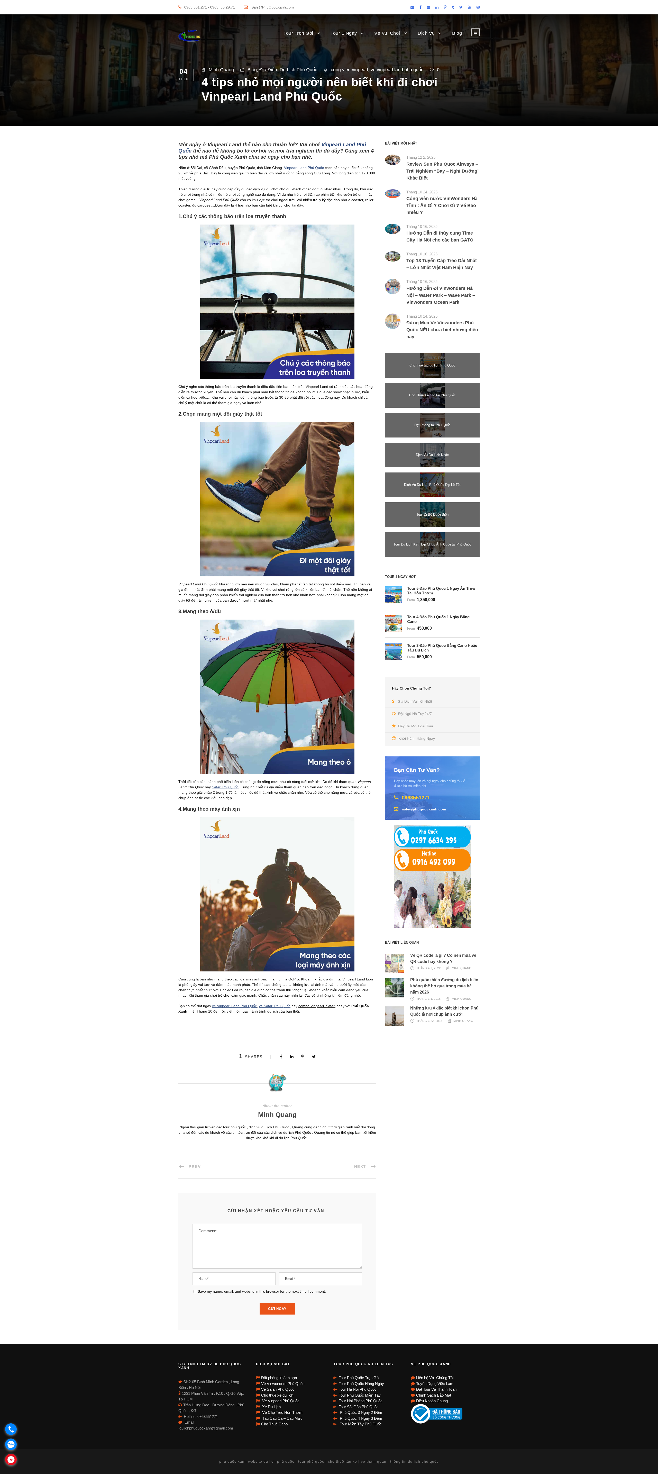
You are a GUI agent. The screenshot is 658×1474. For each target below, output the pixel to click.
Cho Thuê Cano (274, 1424)
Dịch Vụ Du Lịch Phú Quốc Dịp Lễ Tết (432, 485)
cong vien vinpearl (349, 69)
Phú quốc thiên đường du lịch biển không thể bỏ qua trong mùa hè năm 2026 (444, 986)
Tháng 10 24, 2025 (421, 192)
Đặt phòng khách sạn (279, 1377)
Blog (457, 33)
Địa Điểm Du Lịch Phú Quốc (288, 69)
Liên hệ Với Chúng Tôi (434, 1377)
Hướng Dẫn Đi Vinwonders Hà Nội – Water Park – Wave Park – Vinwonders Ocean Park (440, 295)
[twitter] (461, 7)
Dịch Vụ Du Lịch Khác (432, 455)
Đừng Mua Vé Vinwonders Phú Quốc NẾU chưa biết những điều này (442, 329)
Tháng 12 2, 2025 (420, 157)
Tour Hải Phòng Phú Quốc (360, 1401)
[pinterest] (445, 7)
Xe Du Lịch (271, 1407)
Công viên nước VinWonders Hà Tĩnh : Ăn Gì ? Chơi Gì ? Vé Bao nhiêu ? (442, 205)
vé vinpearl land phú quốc (397, 69)
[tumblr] (453, 7)
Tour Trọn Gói (298, 33)
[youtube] (469, 7)
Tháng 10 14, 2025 (421, 316)
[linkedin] (436, 7)
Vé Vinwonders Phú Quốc (283, 1383)
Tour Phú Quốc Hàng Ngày (361, 1383)
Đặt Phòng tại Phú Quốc (432, 425)
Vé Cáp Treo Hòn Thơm (282, 1412)
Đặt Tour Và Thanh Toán (436, 1389)
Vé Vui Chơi (387, 33)
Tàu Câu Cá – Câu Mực (282, 1418)
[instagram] (478, 7)
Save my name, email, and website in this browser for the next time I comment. (262, 1291)
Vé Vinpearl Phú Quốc (280, 1401)
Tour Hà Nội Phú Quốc (358, 1389)
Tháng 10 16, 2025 (421, 226)
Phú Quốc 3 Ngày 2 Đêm (360, 1412)
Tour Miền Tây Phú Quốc (360, 1424)
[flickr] (428, 7)
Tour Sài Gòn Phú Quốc (359, 1407)
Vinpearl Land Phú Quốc (304, 168)
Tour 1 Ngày (344, 33)
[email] (412, 7)
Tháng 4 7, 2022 (428, 968)
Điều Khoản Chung (432, 1401)
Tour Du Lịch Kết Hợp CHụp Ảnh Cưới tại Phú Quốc (432, 544)
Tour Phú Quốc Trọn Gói (359, 1377)
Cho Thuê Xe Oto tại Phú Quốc (432, 395)
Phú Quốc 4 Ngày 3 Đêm (360, 1418)
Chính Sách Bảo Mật (433, 1395)
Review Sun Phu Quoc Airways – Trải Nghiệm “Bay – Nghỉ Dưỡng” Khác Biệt (443, 171)
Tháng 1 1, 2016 (428, 998)
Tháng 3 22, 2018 (429, 1020)
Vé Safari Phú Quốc (278, 1389)
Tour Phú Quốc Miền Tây (360, 1395)
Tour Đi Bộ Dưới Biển (432, 514)
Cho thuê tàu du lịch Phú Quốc (432, 365)
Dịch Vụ (426, 33)
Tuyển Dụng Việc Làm (434, 1383)
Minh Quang (221, 69)
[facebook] (420, 7)
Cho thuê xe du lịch (277, 1395)
